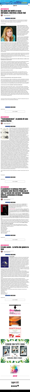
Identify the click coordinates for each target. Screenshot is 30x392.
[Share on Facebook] (7, 18)
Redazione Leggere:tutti (7, 15)
